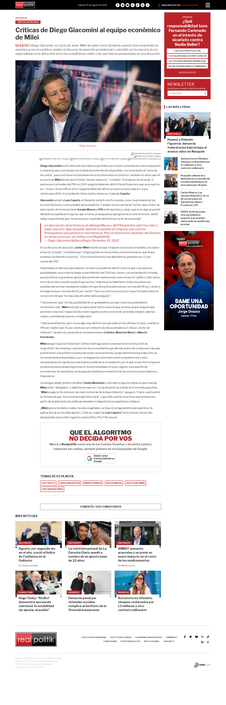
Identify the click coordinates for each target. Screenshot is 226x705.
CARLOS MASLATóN (69, 483)
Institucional (151, 641)
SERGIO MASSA (114, 483)
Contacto (168, 641)
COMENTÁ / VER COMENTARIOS (100, 506)
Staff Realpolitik (130, 641)
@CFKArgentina (124, 225)
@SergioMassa (99, 225)
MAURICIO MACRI (93, 483)
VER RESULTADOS (187, 72)
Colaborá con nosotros (148, 637)
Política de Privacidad (94, 637)
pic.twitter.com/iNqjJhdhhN (90, 236)
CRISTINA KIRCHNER (52, 489)
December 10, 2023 (105, 240)
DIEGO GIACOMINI (135, 483)
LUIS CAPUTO (48, 483)
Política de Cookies (120, 637)
